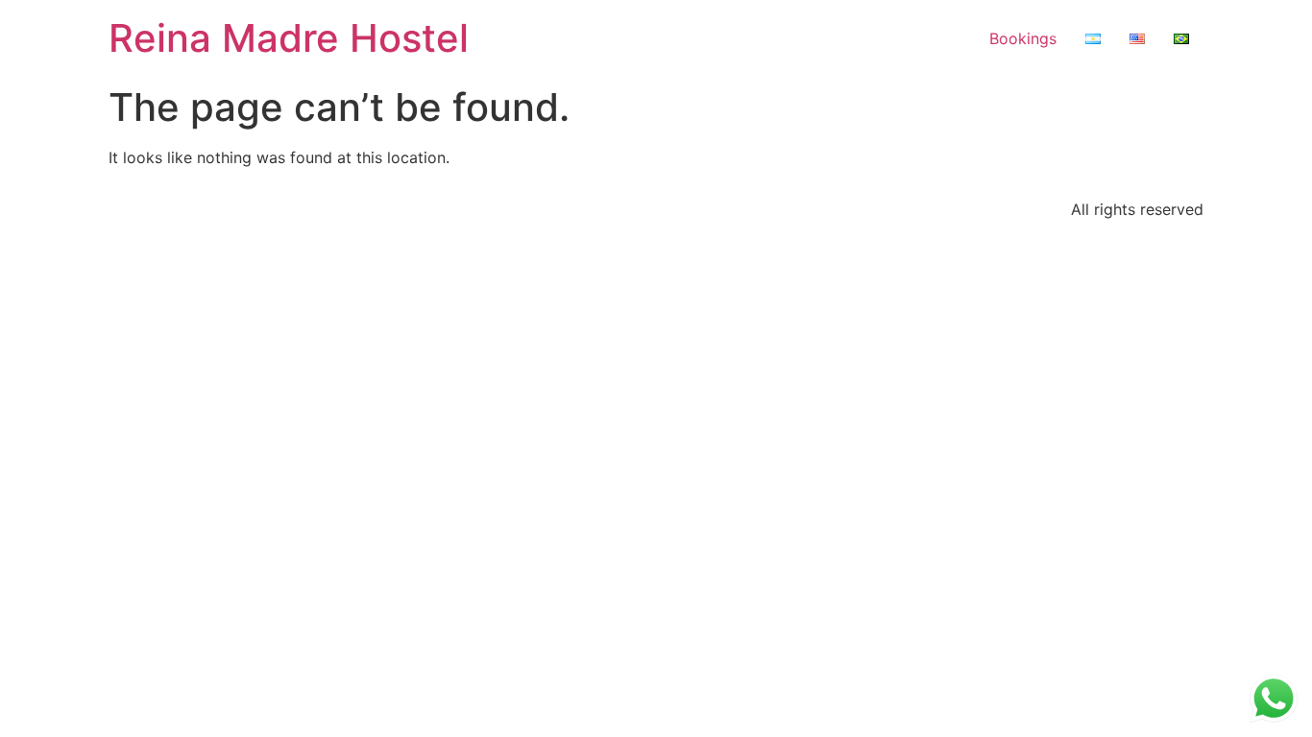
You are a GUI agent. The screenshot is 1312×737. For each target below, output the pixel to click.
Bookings (1023, 38)
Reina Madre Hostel (289, 37)
